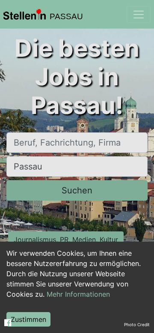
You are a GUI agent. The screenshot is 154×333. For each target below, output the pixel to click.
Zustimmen (28, 319)
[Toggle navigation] (139, 14)
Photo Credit (137, 324)
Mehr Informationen (78, 294)
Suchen (77, 190)
